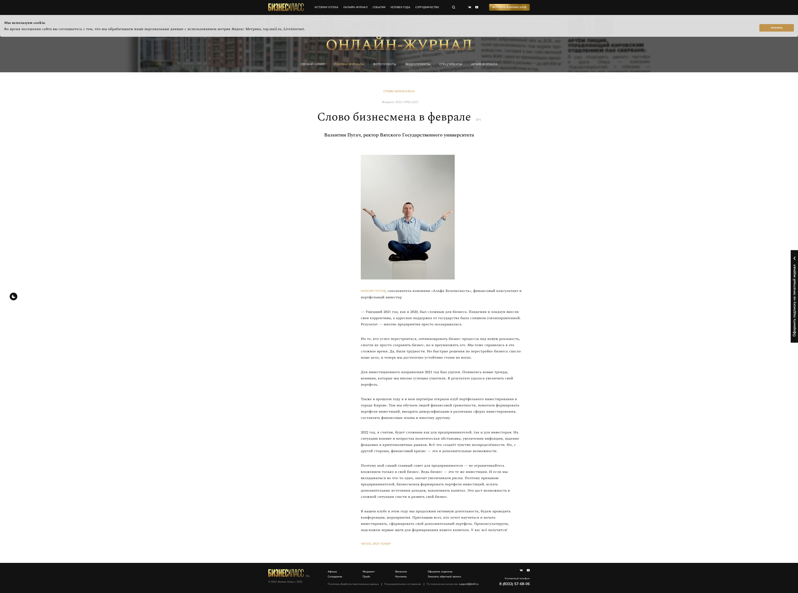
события (379, 7)
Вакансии (401, 571)
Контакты (401, 576)
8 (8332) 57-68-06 (514, 584)
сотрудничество (427, 7)
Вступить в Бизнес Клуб (509, 7)
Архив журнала (484, 64)
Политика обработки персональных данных (353, 584)
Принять (777, 28)
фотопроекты (384, 64)
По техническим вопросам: (453, 584)
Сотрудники (335, 576)
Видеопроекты (417, 64)
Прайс (366, 576)
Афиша (332, 571)
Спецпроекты (450, 64)
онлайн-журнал (355, 7)
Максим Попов (373, 291)
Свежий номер (312, 64)
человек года (400, 7)
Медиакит (369, 571)
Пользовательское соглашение (402, 584)
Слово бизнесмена (399, 91)
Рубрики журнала (349, 64)
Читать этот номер (376, 544)
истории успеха (326, 7)
